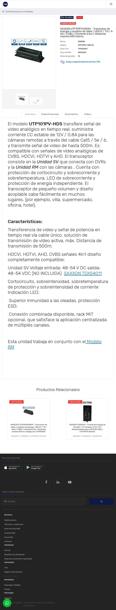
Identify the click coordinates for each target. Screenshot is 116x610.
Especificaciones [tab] (50, 114)
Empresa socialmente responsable (18, 559)
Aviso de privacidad (12, 529)
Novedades (9, 580)
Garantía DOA (9, 533)
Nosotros (8, 515)
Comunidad (9, 562)
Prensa (7, 589)
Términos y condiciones (13, 524)
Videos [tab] (87, 114)
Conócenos (9, 545)
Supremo (8, 598)
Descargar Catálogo (12, 585)
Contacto (8, 541)
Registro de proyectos (13, 572)
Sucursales (8, 537)
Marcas (7, 550)
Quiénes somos (10, 520)
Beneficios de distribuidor (14, 555)
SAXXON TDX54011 (83, 273)
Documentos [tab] (71, 114)
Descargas (9, 593)
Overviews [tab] (30, 114)
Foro (6, 568)
